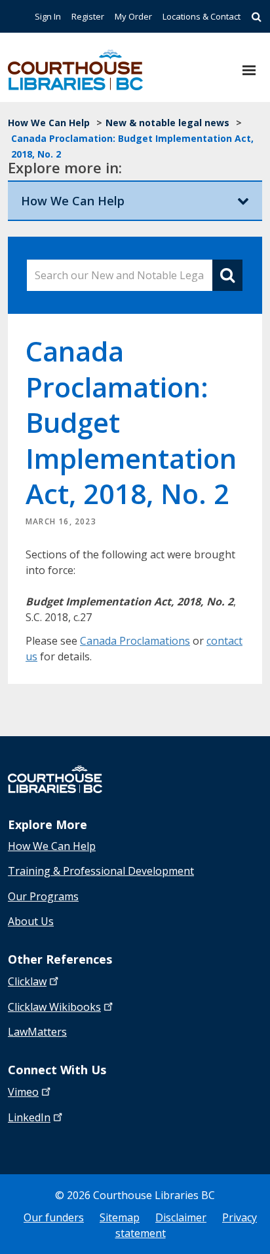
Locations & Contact (202, 16)
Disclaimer (180, 1217)
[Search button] (227, 275)
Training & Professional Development (101, 871)
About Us (31, 921)
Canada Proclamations (135, 641)
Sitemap (120, 1217)
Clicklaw (54, 1007)
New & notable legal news (167, 122)
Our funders (54, 1217)
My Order (133, 16)
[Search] (256, 17)
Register (87, 16)
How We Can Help (49, 122)
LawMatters (37, 1032)
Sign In (48, 16)
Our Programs (43, 896)
